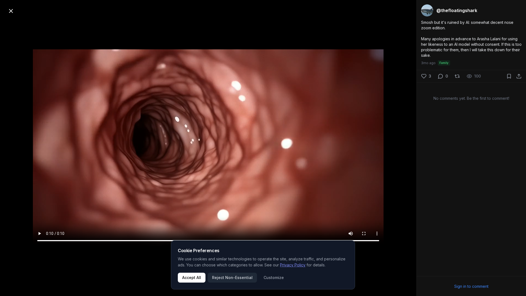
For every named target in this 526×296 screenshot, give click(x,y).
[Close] (11, 11)
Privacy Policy (292, 265)
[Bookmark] (509, 76)
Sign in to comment (471, 286)
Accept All (191, 277)
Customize (274, 277)
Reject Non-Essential (232, 277)
